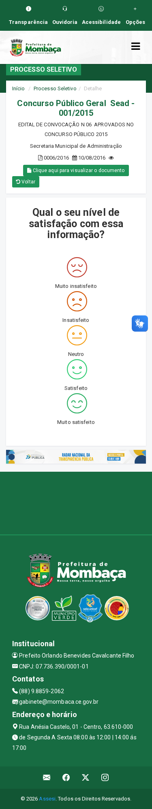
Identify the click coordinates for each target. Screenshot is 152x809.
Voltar (27, 182)
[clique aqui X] (86, 778)
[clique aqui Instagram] (105, 778)
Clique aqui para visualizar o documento (78, 170)
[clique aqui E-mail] (47, 778)
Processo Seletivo (55, 88)
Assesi (47, 799)
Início (18, 88)
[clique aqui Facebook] (66, 778)
